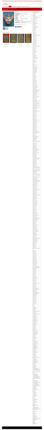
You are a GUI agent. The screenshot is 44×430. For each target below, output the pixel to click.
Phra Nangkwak (34, 345)
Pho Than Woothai (35, 316)
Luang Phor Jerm (34, 119)
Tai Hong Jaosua (34, 413)
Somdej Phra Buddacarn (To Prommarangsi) (35, 405)
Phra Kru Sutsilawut (35, 337)
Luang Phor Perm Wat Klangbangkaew (37, 174)
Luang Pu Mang (34, 268)
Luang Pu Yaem (34, 301)
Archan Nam (34, 29)
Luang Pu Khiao (34, 262)
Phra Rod (34, 364)
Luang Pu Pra (34, 279)
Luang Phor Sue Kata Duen (35, 215)
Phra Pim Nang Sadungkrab (35, 357)
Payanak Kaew (34, 310)
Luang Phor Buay (34, 88)
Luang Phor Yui (34, 247)
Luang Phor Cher (34, 94)
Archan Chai (34, 16)
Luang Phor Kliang (34, 137)
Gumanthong (34, 61)
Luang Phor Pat (34, 171)
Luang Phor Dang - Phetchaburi (36, 103)
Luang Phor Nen (34, 156)
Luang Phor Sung (34, 217)
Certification (24, 6)
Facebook (15, 26)
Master (21, 6)
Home (3, 6)
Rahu (33, 397)
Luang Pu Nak (34, 272)
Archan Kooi (34, 25)
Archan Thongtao (34, 47)
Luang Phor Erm (34, 113)
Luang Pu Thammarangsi (35, 288)
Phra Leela (34, 339)
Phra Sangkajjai (34, 365)
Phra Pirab (34, 358)
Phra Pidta (34, 356)
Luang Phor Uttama (35, 234)
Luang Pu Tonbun (34, 298)
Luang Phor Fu (34, 114)
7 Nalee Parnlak (34, 13)
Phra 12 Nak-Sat (34, 317)
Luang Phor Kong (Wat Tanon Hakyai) (36, 141)
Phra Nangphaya (34, 346)
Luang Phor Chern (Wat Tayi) (36, 96)
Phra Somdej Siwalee (35, 381)
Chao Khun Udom (34, 58)
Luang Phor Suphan (35, 219)
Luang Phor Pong (34, 188)
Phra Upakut (34, 390)
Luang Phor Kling (34, 138)
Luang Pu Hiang (34, 258)
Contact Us (28, 6)
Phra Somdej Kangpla (35, 374)
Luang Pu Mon (34, 270)
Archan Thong (34, 45)
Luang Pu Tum (34, 299)
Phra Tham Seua (34, 388)
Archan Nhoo (34, 30)
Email (21, 26)
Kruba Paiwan (34, 74)
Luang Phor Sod (34, 210)
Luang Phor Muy (34, 155)
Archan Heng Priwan (35, 20)
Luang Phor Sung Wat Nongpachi (36, 218)
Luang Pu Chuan (34, 252)
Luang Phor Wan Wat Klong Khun (36, 238)
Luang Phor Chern (34, 95)
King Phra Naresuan (35, 66)
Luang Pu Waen (34, 300)
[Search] (21, 4)
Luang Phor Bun (34, 89)
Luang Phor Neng (34, 157)
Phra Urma (34, 391)
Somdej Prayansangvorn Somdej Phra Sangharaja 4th (37, 409)
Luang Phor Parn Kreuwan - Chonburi (36, 168)
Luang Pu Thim (34, 290)
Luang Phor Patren (35, 172)
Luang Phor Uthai (34, 233)
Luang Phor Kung (34, 147)
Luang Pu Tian (34, 295)
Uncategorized (34, 417)
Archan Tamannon (35, 42)
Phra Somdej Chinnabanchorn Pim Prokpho (36, 372)
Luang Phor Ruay (34, 196)
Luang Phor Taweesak (35, 224)
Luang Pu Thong (34, 291)
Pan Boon (34, 309)
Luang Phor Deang (35, 104)
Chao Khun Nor (34, 55)
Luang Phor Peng (34, 173)
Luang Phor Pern (34, 176)
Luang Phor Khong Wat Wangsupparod (35, 133)
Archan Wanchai (34, 51)
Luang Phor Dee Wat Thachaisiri (36, 107)
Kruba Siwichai (34, 76)
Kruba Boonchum (34, 68)
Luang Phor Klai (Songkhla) (35, 136)
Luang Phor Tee (34, 225)
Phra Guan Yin (34, 324)
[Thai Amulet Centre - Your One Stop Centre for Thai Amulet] (5, 4)
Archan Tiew (34, 48)
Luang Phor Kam (34, 124)
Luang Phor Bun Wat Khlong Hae (36, 90)
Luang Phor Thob (34, 227)
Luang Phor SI (34, 207)
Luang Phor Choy (34, 98)
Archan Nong (34, 32)
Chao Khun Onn (34, 56)
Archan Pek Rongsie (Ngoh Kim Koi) (36, 35)
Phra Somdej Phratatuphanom (36, 377)
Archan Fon (34, 19)
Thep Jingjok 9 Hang (35, 416)
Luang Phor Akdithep (35, 84)
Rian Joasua (34, 398)
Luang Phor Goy (34, 116)
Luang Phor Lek (34, 148)
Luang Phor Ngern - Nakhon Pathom (36, 158)
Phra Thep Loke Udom (35, 389)
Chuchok (33, 59)
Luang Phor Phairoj (35, 178)
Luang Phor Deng (34, 108)
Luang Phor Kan (34, 125)
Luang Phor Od (34, 162)
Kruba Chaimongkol (35, 69)
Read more (6, 46)
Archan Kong (34, 24)
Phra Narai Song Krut (35, 349)
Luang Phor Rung (34, 197)
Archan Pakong (34, 34)
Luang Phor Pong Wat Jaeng (35, 189)
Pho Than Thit (34, 315)
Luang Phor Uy (34, 236)
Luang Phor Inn (34, 118)
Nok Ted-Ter (34, 306)
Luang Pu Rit (34, 281)
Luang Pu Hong (34, 259)
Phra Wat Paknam (34, 392)
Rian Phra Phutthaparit (35, 399)
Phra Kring (34, 336)
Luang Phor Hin (34, 117)
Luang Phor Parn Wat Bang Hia (36, 169)
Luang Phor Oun (34, 164)
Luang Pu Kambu (34, 260)
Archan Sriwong (34, 40)
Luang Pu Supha (34, 287)
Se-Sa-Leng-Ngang (35, 402)
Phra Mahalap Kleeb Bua (35, 343)
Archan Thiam (34, 44)
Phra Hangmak (34, 325)
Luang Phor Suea (34, 216)
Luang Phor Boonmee (35, 87)
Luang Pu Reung (34, 280)
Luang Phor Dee (34, 106)
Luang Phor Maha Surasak (35, 152)
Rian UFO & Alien (34, 401)
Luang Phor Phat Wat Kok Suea (36, 181)
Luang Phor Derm (34, 109)
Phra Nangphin (34, 348)
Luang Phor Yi (34, 243)
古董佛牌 (18, 6)
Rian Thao (34, 400)
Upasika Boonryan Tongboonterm (36, 418)
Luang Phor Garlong (35, 115)
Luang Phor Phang (34, 179)
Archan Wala (20, 24)
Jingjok (33, 65)
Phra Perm (34, 353)
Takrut (33, 414)
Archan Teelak (34, 43)
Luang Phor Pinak (34, 187)
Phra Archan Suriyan (35, 318)
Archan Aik (34, 15)
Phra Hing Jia (34, 326)
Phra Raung (34, 363)
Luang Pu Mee (34, 269)
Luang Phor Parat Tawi (35, 166)
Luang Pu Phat (34, 276)
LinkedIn (18, 26)
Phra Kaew (34, 329)
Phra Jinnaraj (34, 328)
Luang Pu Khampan (35, 261)
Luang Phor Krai (34, 143)
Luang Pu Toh (34, 297)
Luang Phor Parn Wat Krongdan (36, 170)
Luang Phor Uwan (34, 235)
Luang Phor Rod (34, 195)
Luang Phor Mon (34, 154)
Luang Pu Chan (34, 251)
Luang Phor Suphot (35, 220)
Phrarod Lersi (34, 396)
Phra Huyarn (34, 327)
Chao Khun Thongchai (35, 57)
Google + (19, 26)
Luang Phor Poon (34, 191)
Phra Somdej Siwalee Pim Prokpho (36, 382)
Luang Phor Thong (34, 229)
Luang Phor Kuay (34, 146)
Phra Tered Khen (34, 387)
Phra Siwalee (34, 366)
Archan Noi (34, 31)
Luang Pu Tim (34, 296)
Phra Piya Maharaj (35, 359)
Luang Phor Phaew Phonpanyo (36, 177)
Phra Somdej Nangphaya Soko (36, 376)
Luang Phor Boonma (35, 86)
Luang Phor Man (34, 153)
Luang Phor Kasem (35, 126)
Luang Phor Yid (34, 244)
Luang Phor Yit (34, 245)
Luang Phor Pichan (35, 185)
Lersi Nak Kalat (34, 77)
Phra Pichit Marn (34, 355)
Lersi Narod (34, 78)
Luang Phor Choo (34, 97)
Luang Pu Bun (34, 250)
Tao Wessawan (34, 415)
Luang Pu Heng (34, 257)
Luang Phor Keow (34, 127)
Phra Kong (34, 335)
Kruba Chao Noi (34, 70)
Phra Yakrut (24, 24)
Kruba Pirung (34, 75)
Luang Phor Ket (34, 128)
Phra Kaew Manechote (35, 330)
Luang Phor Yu (34, 246)
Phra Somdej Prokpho (35, 380)
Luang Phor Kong (34, 140)
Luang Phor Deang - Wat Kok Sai (36, 105)
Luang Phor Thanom (35, 226)
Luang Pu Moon (34, 271)
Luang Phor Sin (34, 208)
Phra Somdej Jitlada (35, 373)
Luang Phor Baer (34, 85)
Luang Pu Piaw (34, 278)
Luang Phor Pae (34, 165)
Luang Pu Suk (34, 286)
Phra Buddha (34, 319)
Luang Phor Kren (34, 144)
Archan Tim (34, 49)
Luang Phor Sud (34, 214)
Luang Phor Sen (34, 205)
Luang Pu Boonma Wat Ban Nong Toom (36, 248)
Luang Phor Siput (34, 209)
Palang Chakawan (34, 308)
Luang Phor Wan (34, 237)
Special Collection (14, 6)
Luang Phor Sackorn (35, 198)
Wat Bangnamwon (34, 419)
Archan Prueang (34, 39)
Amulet (10, 6)
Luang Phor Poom (34, 190)
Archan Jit (34, 21)
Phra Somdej (34, 367)
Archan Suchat (34, 41)
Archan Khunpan (34, 22)
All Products (6, 6)
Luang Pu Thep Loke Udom (35, 289)
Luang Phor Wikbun (35, 239)
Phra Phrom (34, 354)
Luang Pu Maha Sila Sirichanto (36, 266)
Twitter (16, 26)
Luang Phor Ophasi (35, 163)
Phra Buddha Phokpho (35, 320)
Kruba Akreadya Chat (35, 67)
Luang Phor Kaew (34, 123)
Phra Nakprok (34, 344)
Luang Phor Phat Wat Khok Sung (36, 180)
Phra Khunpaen (34, 334)
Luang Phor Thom (34, 228)
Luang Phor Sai (34, 199)
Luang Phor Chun (34, 99)
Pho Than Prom (34, 314)
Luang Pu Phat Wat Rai (35, 277)
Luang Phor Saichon (35, 200)
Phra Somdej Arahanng (35, 368)
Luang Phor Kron (34, 145)
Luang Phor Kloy (34, 139)
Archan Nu (34, 33)
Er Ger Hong (34, 60)
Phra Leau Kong (34, 338)
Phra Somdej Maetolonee (35, 375)
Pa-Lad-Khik (34, 307)
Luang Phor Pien (34, 186)
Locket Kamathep (34, 80)
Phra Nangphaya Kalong (35, 347)
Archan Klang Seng (35, 23)
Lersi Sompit (34, 79)
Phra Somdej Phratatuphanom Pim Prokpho (36, 378)
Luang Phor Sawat (34, 204)
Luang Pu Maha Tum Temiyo (35, 267)
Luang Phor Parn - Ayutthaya (36, 167)
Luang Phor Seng (34, 206)
